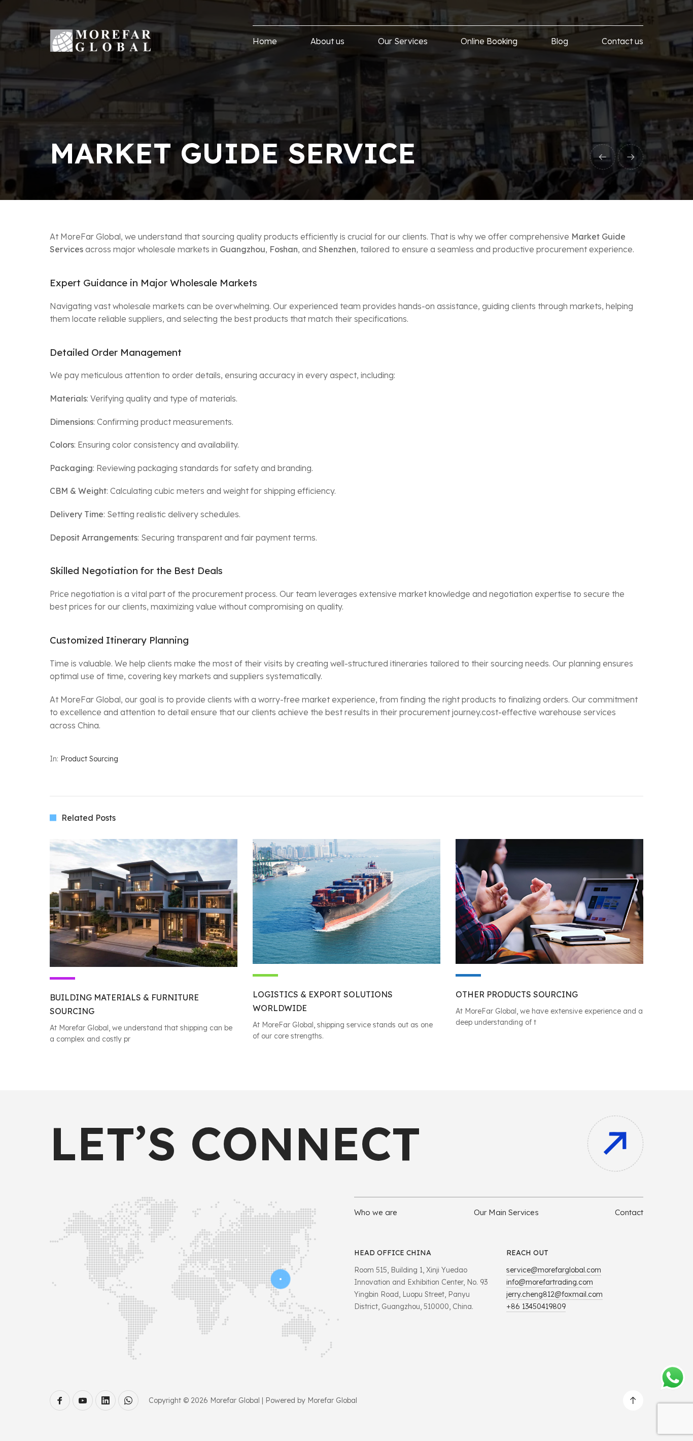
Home (265, 41)
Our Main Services (506, 1212)
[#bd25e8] (143, 903)
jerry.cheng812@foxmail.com (554, 1294)
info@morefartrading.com (549, 1282)
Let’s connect (235, 1143)
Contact (629, 1212)
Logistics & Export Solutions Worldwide (323, 1001)
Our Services (403, 41)
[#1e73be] (549, 901)
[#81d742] (346, 901)
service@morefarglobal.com (553, 1270)
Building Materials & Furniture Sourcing (124, 1004)
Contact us (622, 41)
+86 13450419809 (536, 1306)
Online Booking (489, 41)
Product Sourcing (89, 758)
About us (327, 41)
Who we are (375, 1212)
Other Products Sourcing (517, 994)
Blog (559, 41)
